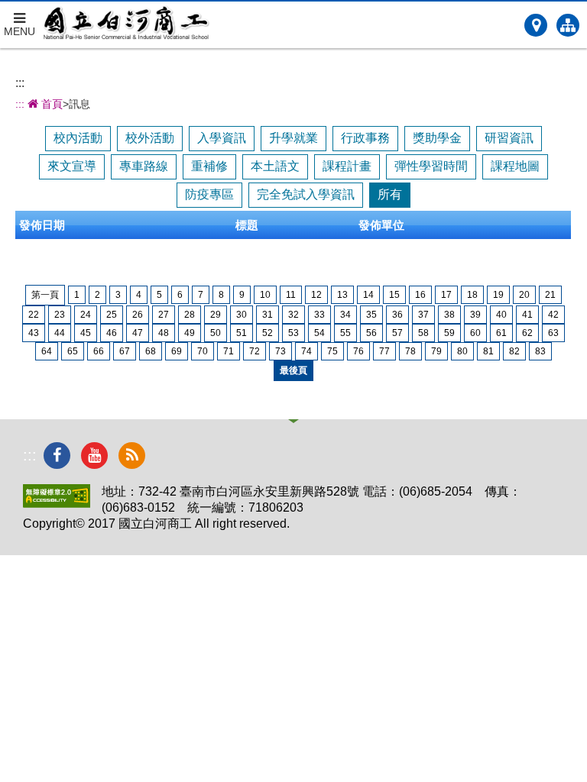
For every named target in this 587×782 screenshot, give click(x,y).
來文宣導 (71, 166)
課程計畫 (347, 166)
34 (345, 314)
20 (524, 294)
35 (371, 314)
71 (228, 351)
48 (163, 333)
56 (371, 333)
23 (59, 314)
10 (265, 294)
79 (436, 351)
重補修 (209, 166)
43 (33, 333)
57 (397, 333)
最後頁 (293, 370)
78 (410, 351)
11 (291, 294)
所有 (390, 194)
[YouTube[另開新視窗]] (94, 455)
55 (345, 333)
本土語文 (275, 166)
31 (267, 314)
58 (423, 333)
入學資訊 (221, 137)
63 (553, 333)
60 (475, 333)
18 (472, 294)
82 (514, 351)
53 (293, 333)
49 (189, 333)
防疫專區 (209, 194)
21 (550, 294)
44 (59, 333)
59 (449, 333)
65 (72, 351)
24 (85, 314)
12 (316, 294)
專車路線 (143, 166)
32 (293, 314)
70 (202, 351)
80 (462, 351)
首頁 (50, 104)
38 (449, 314)
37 (423, 314)
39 (475, 314)
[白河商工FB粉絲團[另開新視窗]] (57, 455)
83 (540, 351)
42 (553, 314)
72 (254, 351)
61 (501, 333)
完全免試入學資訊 (306, 194)
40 (501, 314)
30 (241, 314)
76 (358, 351)
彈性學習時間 (431, 166)
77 (384, 351)
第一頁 (45, 294)
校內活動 (78, 137)
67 (124, 351)
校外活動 (149, 137)
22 (33, 314)
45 (85, 333)
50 (215, 333)
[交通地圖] (535, 25)
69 (176, 351)
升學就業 (293, 137)
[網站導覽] (567, 25)
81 (488, 351)
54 (319, 333)
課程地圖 (515, 166)
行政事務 (365, 137)
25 (111, 314)
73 (280, 351)
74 (306, 351)
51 (241, 333)
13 (342, 294)
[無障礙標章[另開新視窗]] (56, 503)
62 (527, 333)
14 (368, 294)
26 (137, 314)
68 (150, 351)
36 (397, 314)
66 (98, 351)
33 (319, 314)
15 (394, 294)
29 (215, 314)
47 (137, 333)
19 (498, 294)
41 (527, 314)
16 (420, 294)
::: (19, 82)
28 (189, 314)
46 (111, 333)
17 (446, 294)
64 (46, 351)
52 (267, 333)
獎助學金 (437, 137)
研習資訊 (509, 137)
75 (332, 351)
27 (163, 314)
